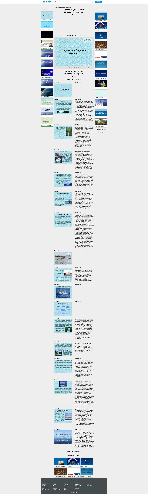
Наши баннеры (88, 40)
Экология (59, 7)
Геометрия (44, 484)
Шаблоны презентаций (57, 489)
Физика (43, 488)
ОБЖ (54, 486)
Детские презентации (45, 489)
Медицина (43, 485)
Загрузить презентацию (98, 2)
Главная (55, 7)
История (54, 484)
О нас (99, 131)
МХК (53, 485)
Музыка (65, 485)
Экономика (77, 488)
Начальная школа (78, 485)
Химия (65, 488)
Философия (55, 488)
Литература (66, 484)
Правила (102, 131)
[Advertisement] (74, 24)
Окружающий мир (45, 486)
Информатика (77, 484)
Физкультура (66, 489)
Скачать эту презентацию (74, 35)
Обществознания (89, 485)
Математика (88, 484)
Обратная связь (100, 132)
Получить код (88, 39)
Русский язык (77, 486)
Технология (88, 486)
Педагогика (66, 486)
